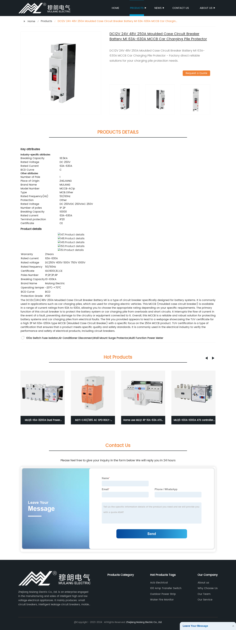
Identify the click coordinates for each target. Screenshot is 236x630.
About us (206, 8)
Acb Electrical (159, 583)
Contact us (180, 8)
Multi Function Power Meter (146, 338)
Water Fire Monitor (162, 600)
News (158, 8)
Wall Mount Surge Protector (110, 338)
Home (115, 8)
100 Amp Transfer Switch (165, 588)
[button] (206, 358)
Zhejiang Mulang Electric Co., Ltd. (144, 622)
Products (137, 8)
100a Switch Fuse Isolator (42, 338)
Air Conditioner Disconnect (75, 338)
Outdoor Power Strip (163, 594)
